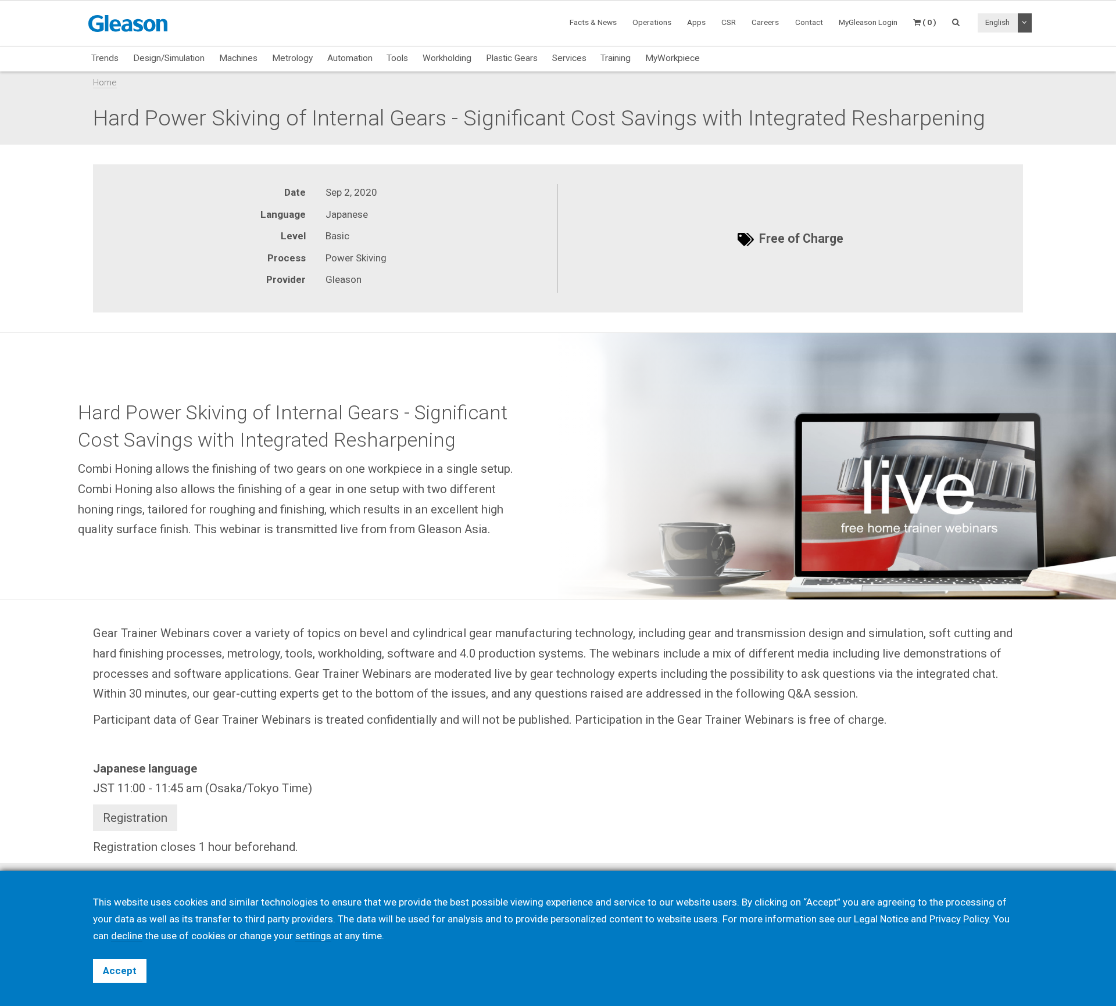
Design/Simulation (169, 58)
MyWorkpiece (672, 58)
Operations (651, 22)
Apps (696, 22)
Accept (120, 970)
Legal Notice (881, 919)
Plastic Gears (512, 58)
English (997, 22)
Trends (105, 58)
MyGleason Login (868, 22)
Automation (350, 58)
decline (126, 936)
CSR (728, 22)
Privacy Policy (959, 919)
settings (313, 936)
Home (105, 82)
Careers (765, 22)
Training (615, 58)
